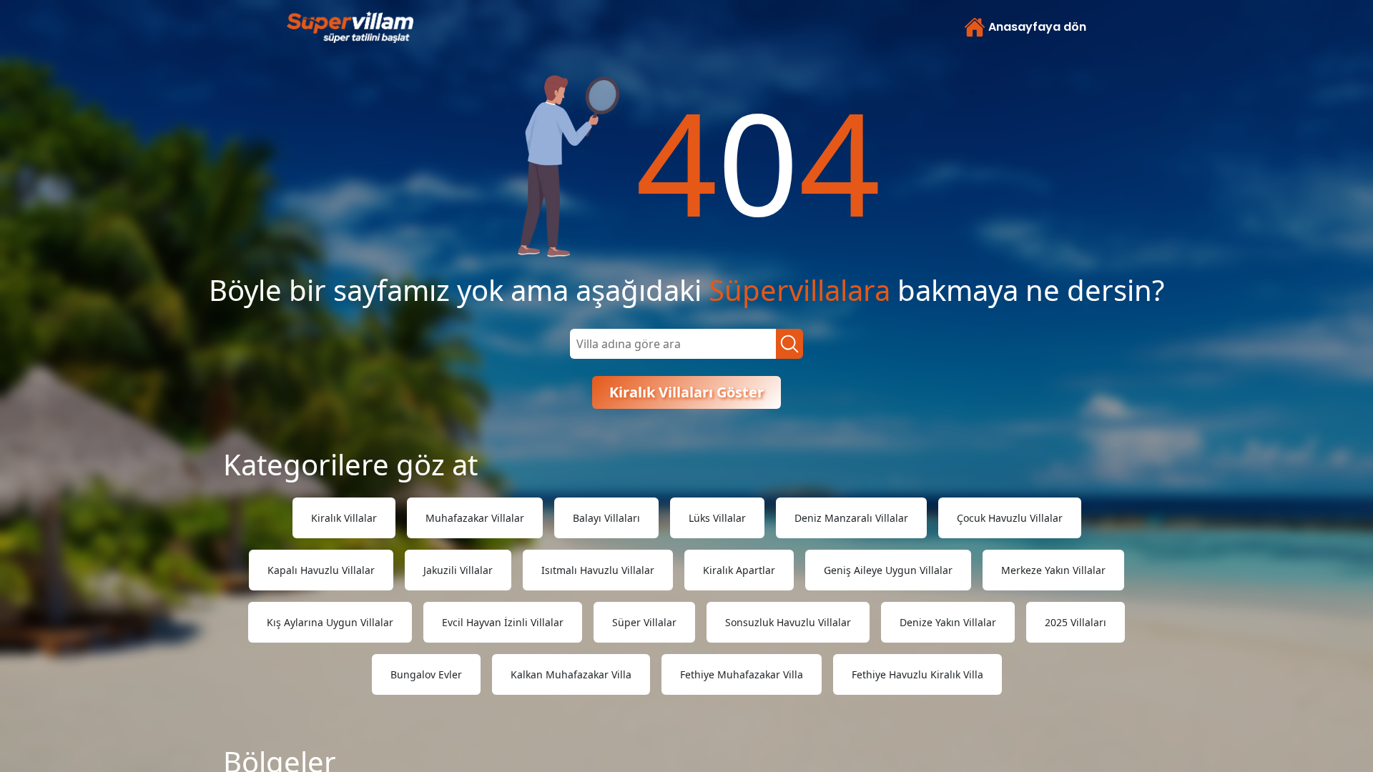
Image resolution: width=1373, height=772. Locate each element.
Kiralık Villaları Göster (686, 392)
